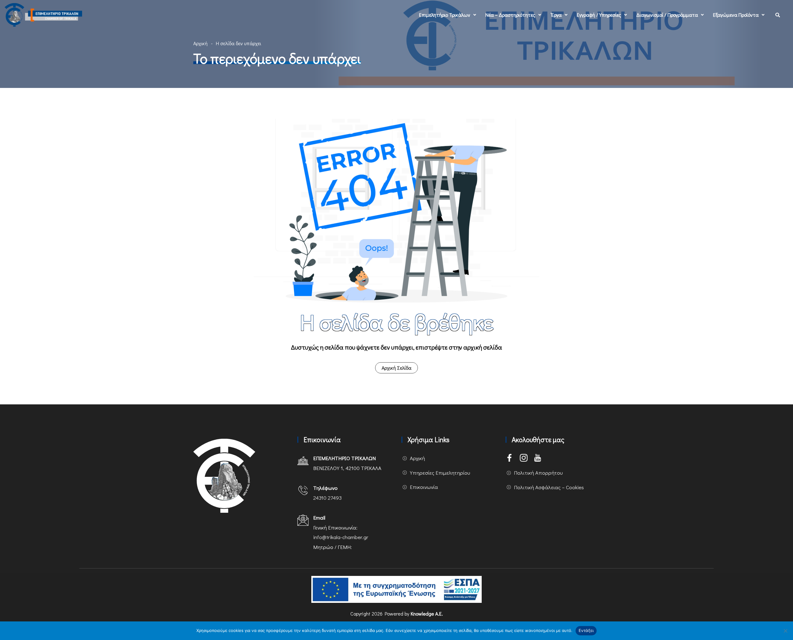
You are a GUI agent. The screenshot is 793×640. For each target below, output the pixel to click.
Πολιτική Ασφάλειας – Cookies (549, 487)
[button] (447, 15)
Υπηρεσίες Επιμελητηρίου (440, 472)
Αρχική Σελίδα (396, 367)
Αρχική (200, 43)
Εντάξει (586, 630)
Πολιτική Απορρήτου (538, 472)
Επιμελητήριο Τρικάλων (444, 14)
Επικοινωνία (424, 486)
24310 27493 (327, 497)
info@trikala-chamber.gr (340, 537)
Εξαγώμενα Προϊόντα (736, 14)
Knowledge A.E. (427, 613)
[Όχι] (785, 631)
